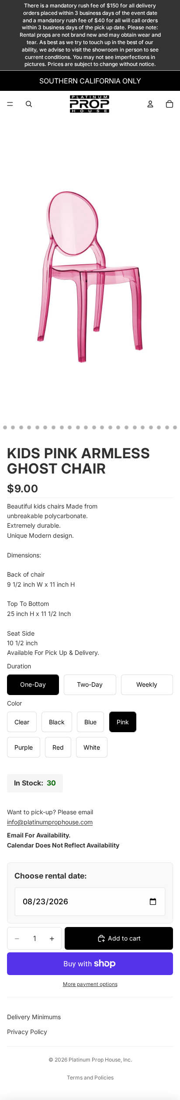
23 (151, 427)
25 (167, 427)
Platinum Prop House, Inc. (100, 1059)
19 (118, 427)
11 (54, 427)
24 (159, 427)
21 (134, 427)
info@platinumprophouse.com (50, 822)
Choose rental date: (50, 875)
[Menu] (10, 104)
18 (110, 427)
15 (86, 427)
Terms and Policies (90, 1077)
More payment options (90, 984)
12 (62, 427)
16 (94, 427)
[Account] (150, 104)
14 (78, 427)
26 (175, 427)
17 (102, 427)
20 (127, 427)
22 (143, 427)
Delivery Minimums (34, 1016)
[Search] (28, 104)
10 (45, 427)
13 (70, 427)
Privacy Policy (27, 1031)
